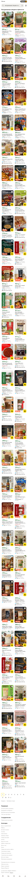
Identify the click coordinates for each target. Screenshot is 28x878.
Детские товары (5, 857)
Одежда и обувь (5, 835)
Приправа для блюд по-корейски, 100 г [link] (20, 470)
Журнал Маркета (5, 868)
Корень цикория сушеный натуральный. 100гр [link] (20, 58)
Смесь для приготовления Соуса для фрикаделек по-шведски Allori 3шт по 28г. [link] (20, 496)
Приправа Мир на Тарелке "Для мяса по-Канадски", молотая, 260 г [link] (20, 522)
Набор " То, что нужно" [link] (20, 234)
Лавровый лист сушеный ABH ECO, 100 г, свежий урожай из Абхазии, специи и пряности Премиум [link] (20, 550)
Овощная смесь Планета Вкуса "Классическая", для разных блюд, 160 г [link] (19, 417)
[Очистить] (22, 5)
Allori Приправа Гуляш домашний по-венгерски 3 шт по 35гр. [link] (20, 135)
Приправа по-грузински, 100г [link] (5, 783)
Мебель (3, 827)
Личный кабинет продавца (7, 808)
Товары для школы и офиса (7, 849)
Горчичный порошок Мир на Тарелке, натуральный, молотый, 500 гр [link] (20, 259)
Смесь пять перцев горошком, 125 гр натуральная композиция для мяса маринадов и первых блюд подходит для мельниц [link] (7, 84)
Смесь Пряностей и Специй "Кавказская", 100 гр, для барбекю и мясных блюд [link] (7, 259)
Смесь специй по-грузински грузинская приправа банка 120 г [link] (20, 677)
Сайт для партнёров (5, 814)
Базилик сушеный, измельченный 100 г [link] (6, 470)
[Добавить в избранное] (12, 13)
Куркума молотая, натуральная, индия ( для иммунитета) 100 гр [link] (7, 730)
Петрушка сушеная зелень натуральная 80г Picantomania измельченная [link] (20, 32)
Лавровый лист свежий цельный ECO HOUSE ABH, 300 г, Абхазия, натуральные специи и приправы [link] (20, 705)
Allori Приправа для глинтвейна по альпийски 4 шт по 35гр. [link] (7, 210)
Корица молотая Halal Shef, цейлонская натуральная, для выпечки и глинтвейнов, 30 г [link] (7, 443)
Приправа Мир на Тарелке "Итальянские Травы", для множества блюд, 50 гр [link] (7, 390)
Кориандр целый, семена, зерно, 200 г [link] (19, 160)
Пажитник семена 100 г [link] (7, 159)
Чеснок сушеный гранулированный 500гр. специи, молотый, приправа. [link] (19, 443)
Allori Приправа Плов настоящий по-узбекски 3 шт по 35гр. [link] (7, 109)
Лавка (8, 876)
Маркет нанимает (5, 866)
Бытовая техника (5, 829)
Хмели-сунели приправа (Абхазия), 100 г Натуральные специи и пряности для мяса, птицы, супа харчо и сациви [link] (7, 600)
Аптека (2, 839)
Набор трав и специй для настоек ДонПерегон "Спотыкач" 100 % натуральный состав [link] (20, 286)
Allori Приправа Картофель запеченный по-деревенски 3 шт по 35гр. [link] (7, 185)
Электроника (4, 833)
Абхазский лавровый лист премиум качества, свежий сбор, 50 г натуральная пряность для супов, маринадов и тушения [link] (20, 575)
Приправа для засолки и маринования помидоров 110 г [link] (7, 286)
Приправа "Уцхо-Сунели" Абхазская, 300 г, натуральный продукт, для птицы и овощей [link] (7, 757)
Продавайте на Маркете (6, 810)
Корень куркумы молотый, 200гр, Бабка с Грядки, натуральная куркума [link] (20, 185)
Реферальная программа (6, 820)
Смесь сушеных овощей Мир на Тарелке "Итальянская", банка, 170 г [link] (7, 677)
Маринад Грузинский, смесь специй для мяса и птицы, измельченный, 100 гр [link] (7, 364)
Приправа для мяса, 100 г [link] (6, 417)
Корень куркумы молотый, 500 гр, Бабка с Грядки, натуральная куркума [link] (20, 651)
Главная (3, 876)
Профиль (25, 876)
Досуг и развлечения (6, 825)
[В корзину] (12, 26)
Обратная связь (4, 864)
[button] (26, 6)
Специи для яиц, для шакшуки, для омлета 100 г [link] (7, 58)
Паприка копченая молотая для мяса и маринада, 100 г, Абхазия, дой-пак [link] (6, 575)
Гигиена (3, 831)
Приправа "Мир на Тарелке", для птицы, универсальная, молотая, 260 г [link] (19, 600)
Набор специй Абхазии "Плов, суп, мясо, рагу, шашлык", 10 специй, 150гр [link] (7, 522)
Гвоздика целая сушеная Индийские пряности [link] (19, 339)
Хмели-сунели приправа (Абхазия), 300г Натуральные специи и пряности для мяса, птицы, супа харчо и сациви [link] (20, 627)
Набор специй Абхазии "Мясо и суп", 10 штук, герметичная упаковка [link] (20, 109)
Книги (2, 847)
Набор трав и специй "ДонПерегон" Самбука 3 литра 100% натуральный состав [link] (7, 627)
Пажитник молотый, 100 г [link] (6, 651)
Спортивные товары (5, 851)
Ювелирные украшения (6, 859)
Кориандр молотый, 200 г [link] (19, 757)
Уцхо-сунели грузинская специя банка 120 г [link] (19, 730)
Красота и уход (4, 841)
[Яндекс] (11, 872)
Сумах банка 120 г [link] (19, 363)
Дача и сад (3, 845)
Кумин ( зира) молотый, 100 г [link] (20, 783)
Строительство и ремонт (6, 855)
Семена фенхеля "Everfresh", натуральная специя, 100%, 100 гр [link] (6, 339)
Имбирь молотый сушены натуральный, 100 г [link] (7, 705)
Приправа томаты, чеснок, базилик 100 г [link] (20, 210)
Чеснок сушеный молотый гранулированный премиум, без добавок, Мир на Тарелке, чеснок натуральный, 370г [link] (7, 312)
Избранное (14, 876)
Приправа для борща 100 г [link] (20, 84)
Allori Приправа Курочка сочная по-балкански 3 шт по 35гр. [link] (20, 312)
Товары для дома (5, 837)
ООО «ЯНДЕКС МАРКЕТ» (10, 870)
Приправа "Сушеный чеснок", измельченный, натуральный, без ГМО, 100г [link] (7, 235)
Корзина (19, 876)
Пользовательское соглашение (8, 862)
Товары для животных (6, 853)
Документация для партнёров (8, 812)
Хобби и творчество (5, 843)
